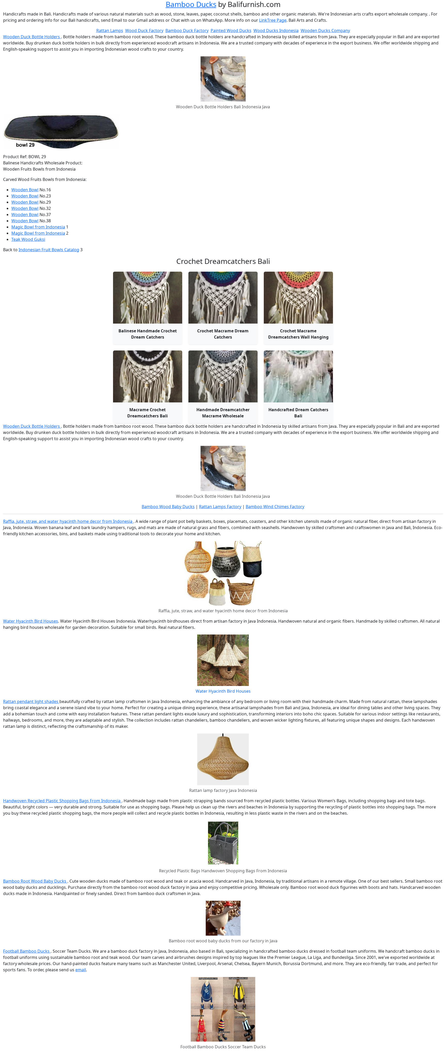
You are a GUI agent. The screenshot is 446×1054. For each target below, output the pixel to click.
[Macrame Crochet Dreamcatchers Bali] (147, 376)
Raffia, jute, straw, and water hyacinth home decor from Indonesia (68, 521)
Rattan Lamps (109, 30)
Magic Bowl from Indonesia (38, 227)
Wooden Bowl (24, 190)
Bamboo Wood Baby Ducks (168, 506)
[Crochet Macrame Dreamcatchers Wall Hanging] (298, 298)
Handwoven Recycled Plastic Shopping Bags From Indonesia (62, 801)
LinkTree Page (272, 20)
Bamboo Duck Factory (187, 30)
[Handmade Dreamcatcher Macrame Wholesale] (223, 376)
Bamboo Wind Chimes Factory (275, 506)
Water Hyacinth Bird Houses (30, 621)
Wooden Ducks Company (325, 30)
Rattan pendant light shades (31, 701)
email (80, 970)
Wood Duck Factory (144, 30)
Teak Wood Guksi (28, 239)
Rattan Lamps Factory (220, 506)
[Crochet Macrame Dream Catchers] (223, 298)
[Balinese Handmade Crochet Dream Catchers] (147, 298)
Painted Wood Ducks (231, 30)
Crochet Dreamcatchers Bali (223, 261)
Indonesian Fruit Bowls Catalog (49, 250)
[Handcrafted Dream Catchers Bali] (298, 376)
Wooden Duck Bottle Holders (32, 37)
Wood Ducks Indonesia (276, 30)
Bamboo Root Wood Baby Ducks (35, 881)
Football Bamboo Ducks (27, 951)
